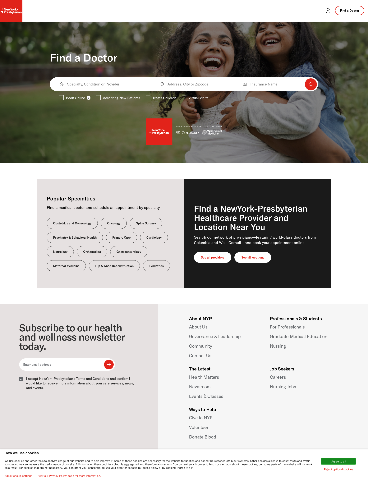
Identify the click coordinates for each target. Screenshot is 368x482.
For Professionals (287, 327)
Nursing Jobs (283, 386)
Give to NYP (201, 417)
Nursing (278, 346)
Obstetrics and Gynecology (72, 223)
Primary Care (121, 237)
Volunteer (199, 427)
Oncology (113, 223)
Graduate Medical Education (298, 336)
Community (200, 346)
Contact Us (200, 355)
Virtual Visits (198, 98)
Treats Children (164, 98)
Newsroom (200, 386)
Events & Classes (206, 396)
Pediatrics (156, 266)
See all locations (252, 257)
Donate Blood (202, 437)
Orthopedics (92, 252)
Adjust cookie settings (18, 475)
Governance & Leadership (215, 336)
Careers (278, 377)
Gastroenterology (129, 252)
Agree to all (338, 461)
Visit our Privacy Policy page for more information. (69, 475)
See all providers (212, 257)
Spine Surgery (146, 223)
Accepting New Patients (121, 98)
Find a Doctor (349, 10)
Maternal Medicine (66, 266)
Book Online (75, 98)
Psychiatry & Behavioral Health (75, 237)
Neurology (60, 252)
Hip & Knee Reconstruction (114, 266)
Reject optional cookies (338, 469)
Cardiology (154, 237)
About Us (198, 327)
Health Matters (204, 377)
